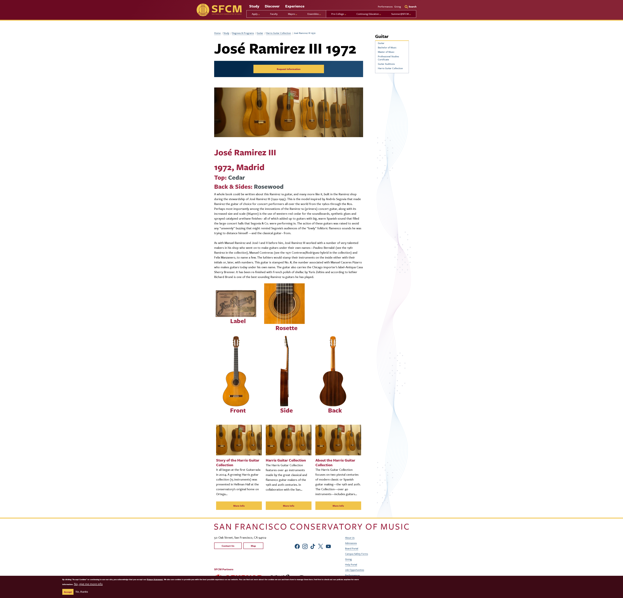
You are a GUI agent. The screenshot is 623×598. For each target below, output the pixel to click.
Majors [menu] (291, 14)
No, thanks (82, 591)
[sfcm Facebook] (297, 546)
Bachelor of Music (387, 47)
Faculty (274, 14)
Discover (272, 6)
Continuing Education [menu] (367, 14)
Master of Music (386, 52)
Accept (68, 592)
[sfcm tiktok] (312, 546)
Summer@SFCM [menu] (400, 14)
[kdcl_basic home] (311, 527)
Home (217, 33)
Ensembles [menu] (313, 14)
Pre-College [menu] (337, 14)
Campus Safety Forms (356, 553)
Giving (397, 6)
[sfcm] (219, 10)
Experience (294, 6)
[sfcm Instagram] (305, 546)
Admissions (351, 543)
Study (254, 6)
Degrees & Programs (243, 33)
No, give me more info (88, 584)
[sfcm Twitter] (320, 546)
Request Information (288, 69)
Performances (385, 6)
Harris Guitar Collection (278, 33)
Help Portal (351, 564)
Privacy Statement (155, 579)
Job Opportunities (354, 570)
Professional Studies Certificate (388, 58)
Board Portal (351, 548)
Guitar (260, 33)
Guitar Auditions (386, 64)
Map (253, 546)
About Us (349, 537)
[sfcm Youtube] (328, 546)
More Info (239, 505)
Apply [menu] (255, 14)
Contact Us (228, 546)
